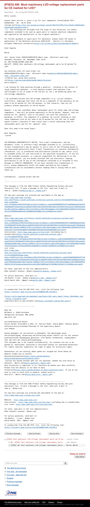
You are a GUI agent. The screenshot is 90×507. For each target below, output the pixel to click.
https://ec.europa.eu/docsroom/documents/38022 (55, 43)
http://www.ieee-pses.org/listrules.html (34, 404)
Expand (10, 478)
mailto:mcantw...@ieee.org (48, 271)
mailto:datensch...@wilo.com (36, 363)
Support (51, 502)
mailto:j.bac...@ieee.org (44, 278)
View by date (54, 433)
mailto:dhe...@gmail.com (43, 280)
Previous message (13, 433)
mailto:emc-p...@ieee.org (33, 191)
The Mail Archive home (16, 468)
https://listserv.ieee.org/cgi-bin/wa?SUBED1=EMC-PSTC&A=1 (30, 292)
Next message (76, 433)
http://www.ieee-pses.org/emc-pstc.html (22, 395)
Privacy (59, 502)
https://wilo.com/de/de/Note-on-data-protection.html (39, 370)
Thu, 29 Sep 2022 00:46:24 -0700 (27, 12)
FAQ (43, 502)
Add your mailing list (31, 502)
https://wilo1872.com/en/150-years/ (54, 301)
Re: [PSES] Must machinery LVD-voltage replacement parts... (38, 442)
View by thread (34, 433)
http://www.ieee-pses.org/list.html (33, 232)
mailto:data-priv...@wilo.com (38, 374)
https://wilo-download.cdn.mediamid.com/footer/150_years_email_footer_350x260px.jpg (43, 296)
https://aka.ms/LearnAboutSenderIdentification (29, 80)
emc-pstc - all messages (17, 472)
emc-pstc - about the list (16, 475)
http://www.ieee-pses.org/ (16, 218)
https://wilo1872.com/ (16, 299)
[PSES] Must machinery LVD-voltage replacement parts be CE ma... (36, 439)
